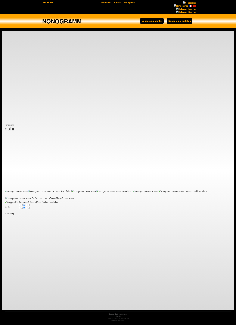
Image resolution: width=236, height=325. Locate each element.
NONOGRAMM (62, 21)
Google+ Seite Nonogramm (118, 314)
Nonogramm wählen (151, 20)
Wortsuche (106, 2)
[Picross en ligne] (190, 5)
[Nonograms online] (189, 2)
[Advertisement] (16, 83)
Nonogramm (129, 2)
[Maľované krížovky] (186, 8)
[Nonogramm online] (194, 5)
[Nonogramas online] (181, 5)
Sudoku (117, 2)
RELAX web (48, 2)
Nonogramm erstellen (179, 20)
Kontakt (118, 316)
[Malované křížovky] (186, 11)
